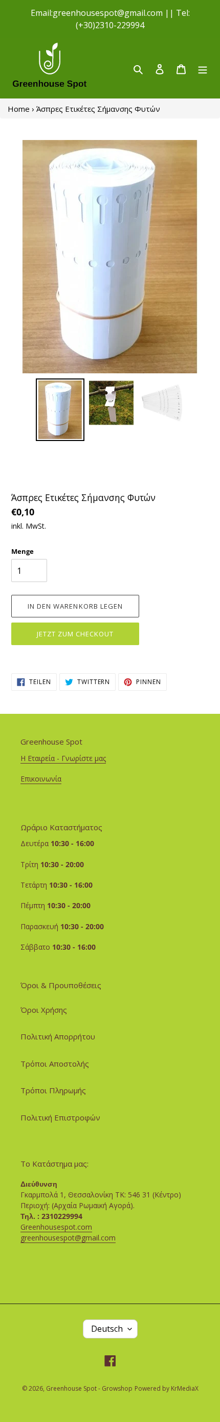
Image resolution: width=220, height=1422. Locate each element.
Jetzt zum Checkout (75, 633)
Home (19, 109)
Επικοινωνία (40, 779)
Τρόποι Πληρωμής (53, 1090)
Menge (22, 551)
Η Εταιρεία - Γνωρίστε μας (63, 758)
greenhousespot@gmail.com (68, 1238)
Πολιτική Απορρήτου (57, 1036)
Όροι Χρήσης (43, 1010)
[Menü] (202, 68)
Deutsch (107, 1328)
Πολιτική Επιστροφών (60, 1117)
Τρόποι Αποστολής (54, 1063)
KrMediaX (185, 1388)
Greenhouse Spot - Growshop (89, 1388)
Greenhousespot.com (56, 1227)
